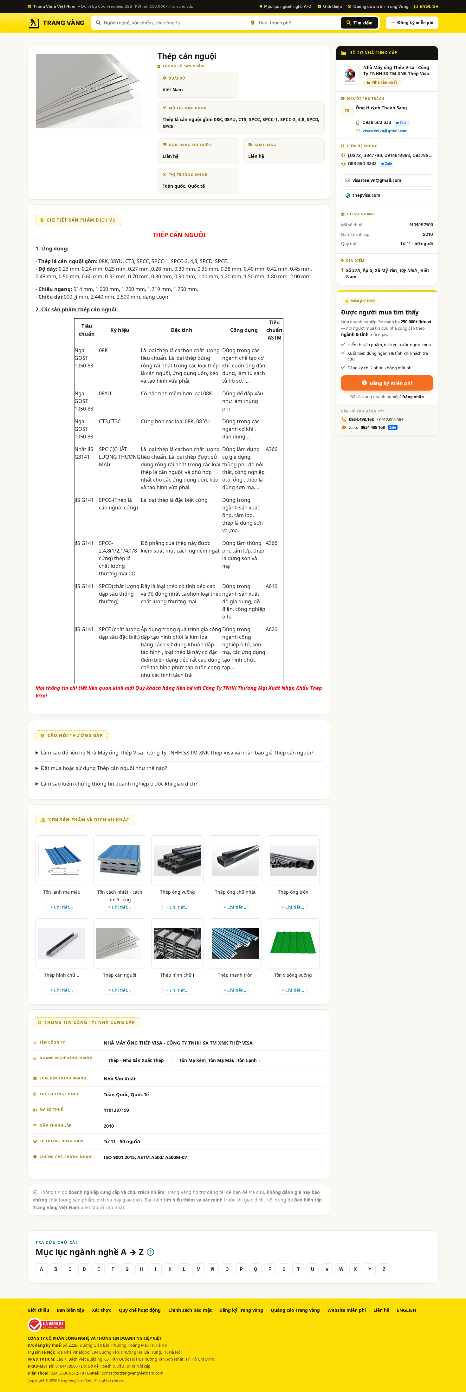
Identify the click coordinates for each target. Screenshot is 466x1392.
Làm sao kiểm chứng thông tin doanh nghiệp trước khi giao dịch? (119, 783)
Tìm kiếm (362, 23)
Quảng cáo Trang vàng (295, 1310)
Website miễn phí (346, 1310)
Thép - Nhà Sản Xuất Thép (136, 1060)
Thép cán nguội (119, 975)
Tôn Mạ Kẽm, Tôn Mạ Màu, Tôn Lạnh (218, 1060)
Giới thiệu (332, 6)
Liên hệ (381, 1310)
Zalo (403, 122)
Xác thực (101, 1310)
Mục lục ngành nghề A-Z (288, 6)
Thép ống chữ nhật (235, 892)
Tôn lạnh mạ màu (62, 892)
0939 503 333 (377, 122)
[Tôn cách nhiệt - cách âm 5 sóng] (119, 860)
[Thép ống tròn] (293, 860)
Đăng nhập (413, 396)
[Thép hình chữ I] (177, 943)
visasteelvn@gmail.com (385, 130)
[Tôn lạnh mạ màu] (61, 860)
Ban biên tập (70, 1310)
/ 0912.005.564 (376, 419)
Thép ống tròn (293, 892)
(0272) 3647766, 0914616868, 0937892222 (390, 155)
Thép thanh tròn (235, 975)
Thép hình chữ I (177, 975)
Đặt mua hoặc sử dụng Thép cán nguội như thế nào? (104, 768)
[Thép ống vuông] (177, 860)
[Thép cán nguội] (119, 943)
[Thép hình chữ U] (61, 943)
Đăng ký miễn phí (415, 22)
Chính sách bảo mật (190, 1310)
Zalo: (372, 427)
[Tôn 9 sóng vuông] (293, 943)
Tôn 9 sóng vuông (293, 975)
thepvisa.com (366, 195)
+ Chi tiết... (61, 907)
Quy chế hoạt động (140, 1310)
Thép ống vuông (177, 892)
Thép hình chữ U (62, 975)
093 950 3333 (362, 163)
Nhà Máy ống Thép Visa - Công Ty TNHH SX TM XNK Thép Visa (396, 70)
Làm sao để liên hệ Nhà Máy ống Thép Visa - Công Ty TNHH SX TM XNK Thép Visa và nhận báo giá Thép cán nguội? (177, 752)
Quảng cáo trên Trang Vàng (380, 6)
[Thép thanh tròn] (235, 943)
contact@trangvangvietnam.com (133, 1373)
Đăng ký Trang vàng (241, 1310)
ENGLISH (429, 6)
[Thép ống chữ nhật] (235, 860)
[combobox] (174, 22)
